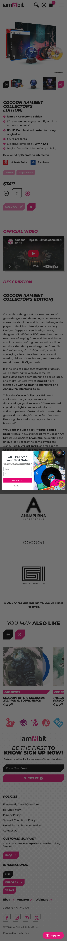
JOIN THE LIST (17, 480)
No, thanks (18, 486)
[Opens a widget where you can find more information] (53, 935)
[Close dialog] (63, 453)
